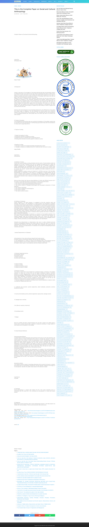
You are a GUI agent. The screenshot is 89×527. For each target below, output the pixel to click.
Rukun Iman (59, 322)
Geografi (69, 213)
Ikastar (58, 223)
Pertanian (67, 311)
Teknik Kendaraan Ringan (62, 359)
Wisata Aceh (59, 387)
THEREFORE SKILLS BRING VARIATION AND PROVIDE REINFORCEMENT (33, 452)
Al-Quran (65, 150)
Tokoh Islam (59, 380)
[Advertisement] (34, 24)
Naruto (58, 290)
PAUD (71, 297)
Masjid (65, 271)
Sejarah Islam (60, 330)
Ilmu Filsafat (59, 225)
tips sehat (68, 374)
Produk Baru (59, 315)
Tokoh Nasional (68, 380)
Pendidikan (43, 1)
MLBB (58, 286)
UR (66, 383)
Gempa (63, 213)
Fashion (58, 204)
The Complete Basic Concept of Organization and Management (30, 507)
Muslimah (65, 288)
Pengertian (68, 305)
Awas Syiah (59, 162)
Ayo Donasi (59, 164)
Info (55, 1)
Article (64, 156)
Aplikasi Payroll (68, 154)
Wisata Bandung (68, 389)
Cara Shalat (65, 183)
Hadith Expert (65, 215)
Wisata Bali (59, 389)
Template (68, 370)
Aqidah (58, 156)
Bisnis (58, 179)
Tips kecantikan (69, 372)
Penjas (58, 307)
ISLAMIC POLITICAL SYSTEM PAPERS (25, 454)
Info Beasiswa (59, 234)
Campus (58, 183)
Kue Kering (59, 263)
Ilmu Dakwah (65, 223)
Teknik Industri (60, 357)
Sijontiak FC (68, 334)
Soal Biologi (59, 341)
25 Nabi (58, 143)
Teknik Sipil (59, 368)
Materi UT (59, 278)
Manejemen (59, 271)
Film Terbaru (59, 206)
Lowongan (67, 265)
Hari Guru (66, 217)
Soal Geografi (60, 343)
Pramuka (71, 313)
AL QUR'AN (64, 148)
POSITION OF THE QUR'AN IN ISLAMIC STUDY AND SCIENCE (30, 492)
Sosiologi (59, 347)
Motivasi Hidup (64, 286)
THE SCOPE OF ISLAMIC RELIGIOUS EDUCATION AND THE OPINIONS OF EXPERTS (35, 490)
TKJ (58, 378)
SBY (63, 326)
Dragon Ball (59, 196)
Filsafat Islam (59, 208)
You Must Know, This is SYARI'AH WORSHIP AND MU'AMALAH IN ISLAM (32, 472)
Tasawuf (67, 351)
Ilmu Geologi (67, 225)
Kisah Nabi (70, 257)
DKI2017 (67, 192)
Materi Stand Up (67, 276)
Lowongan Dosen (60, 267)
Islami (30, 1)
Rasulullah (36, 1)
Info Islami (59, 236)
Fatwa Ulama (65, 204)
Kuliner (65, 263)
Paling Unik (59, 297)
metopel (58, 284)
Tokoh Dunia (64, 378)
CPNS (58, 192)
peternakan (59, 313)
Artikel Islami (59, 158)
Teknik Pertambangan (61, 366)
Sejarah (58, 328)
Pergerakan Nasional (61, 309)
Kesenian (66, 250)
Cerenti (64, 185)
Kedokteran (59, 248)
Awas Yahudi (66, 162)
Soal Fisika (67, 341)
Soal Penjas (69, 345)
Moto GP (58, 288)
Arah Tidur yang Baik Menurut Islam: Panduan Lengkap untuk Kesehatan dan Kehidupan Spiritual (65, 20)
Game (58, 213)
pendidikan (66, 299)
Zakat (69, 395)
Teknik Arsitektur (60, 353)
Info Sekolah (67, 236)
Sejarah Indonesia (67, 328)
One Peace (66, 292)
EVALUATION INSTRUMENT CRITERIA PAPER (27, 456)
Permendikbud (60, 311)
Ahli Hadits (59, 146)
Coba (69, 187)
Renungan (67, 318)
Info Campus (67, 234)
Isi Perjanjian (64, 240)
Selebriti (68, 330)
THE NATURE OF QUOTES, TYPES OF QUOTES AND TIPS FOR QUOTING (32, 474)
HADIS (58, 215)
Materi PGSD (59, 276)
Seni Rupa (66, 332)
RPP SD (70, 320)
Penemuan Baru (60, 305)
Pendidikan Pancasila (61, 303)
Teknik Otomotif (60, 364)
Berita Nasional (60, 175)
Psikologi (66, 315)
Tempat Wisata (60, 370)
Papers (65, 297)
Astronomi (68, 158)
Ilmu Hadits (59, 227)
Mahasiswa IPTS (60, 269)
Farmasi (65, 202)
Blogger (60, 1)
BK (62, 179)
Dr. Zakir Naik (69, 194)
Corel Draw (70, 190)
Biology (67, 177)
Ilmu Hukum (67, 227)
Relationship (59, 318)
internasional (67, 238)
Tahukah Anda (66, 349)
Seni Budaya (59, 332)
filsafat (66, 206)
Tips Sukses (59, 376)
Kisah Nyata (59, 259)
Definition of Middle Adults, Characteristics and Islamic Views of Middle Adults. (34, 504)
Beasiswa (67, 169)
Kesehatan (59, 250)
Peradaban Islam (66, 307)
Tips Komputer (60, 374)
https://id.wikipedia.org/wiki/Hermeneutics (23, 416)
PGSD (65, 313)
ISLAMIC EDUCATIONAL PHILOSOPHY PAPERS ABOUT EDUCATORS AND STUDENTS (35, 484)
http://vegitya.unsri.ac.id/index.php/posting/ (36, 415)
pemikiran (59, 299)
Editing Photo (67, 196)
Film (72, 204)
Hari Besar (59, 217)
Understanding (60, 383)
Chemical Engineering (61, 187)
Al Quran (59, 150)
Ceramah (59, 185)
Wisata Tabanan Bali (61, 393)
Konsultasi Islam (68, 259)
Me (64, 278)
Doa (58, 194)
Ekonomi (58, 202)
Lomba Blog (59, 265)
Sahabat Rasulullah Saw (62, 324)
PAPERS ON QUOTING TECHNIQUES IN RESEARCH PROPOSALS (31, 479)
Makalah (68, 269)
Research (59, 320)
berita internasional (61, 173)
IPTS (58, 240)
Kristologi (59, 261)
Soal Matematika (60, 345)
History (65, 219)
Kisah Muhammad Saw (61, 257)
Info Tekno (59, 238)
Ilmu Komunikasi (60, 229)
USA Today (59, 385)
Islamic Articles (60, 244)
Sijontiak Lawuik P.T (61, 336)
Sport (65, 347)
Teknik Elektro (68, 355)
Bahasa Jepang (60, 169)
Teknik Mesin (69, 362)
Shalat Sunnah (60, 334)
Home (25, 1)
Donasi (63, 194)
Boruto (58, 181)
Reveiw (64, 320)
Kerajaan (67, 248)
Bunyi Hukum (65, 181)
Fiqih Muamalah (68, 208)
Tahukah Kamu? (60, 351)
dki (62, 192)
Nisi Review (65, 290)
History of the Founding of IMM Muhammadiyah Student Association (31, 488)
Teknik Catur (59, 355)
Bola (67, 179)
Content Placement (61, 190)
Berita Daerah (60, 171)
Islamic (69, 242)
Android (58, 152)
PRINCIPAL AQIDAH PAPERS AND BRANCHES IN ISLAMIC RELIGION (32, 494)
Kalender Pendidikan (67, 246)
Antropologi (59, 154)
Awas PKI (66, 160)
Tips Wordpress (67, 376)
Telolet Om (66, 368)
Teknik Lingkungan (60, 362)
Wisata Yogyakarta (61, 395)
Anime (64, 152)
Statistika (59, 349)
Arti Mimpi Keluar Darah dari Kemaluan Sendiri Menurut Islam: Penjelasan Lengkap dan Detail (65, 28)
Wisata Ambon (67, 387)
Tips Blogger (59, 372)
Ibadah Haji (67, 221)
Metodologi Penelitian (61, 282)
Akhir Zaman (66, 146)
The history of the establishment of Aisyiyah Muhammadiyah (30, 486)
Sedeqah (68, 326)
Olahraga (59, 292)
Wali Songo (66, 385)
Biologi (68, 175)
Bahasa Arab (66, 164)
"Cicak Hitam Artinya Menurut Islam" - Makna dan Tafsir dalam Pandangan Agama (65, 36)
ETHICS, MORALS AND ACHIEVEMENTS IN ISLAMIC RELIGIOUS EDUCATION (33, 476)
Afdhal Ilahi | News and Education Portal (48, 525)
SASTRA (58, 326)
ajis (18, 424)
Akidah (58, 148)
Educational (59, 198)
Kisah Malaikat (60, 255)
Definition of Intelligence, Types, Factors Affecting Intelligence (30, 495)
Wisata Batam (60, 391)
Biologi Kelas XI (60, 177)
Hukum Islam (59, 221)
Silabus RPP (70, 336)
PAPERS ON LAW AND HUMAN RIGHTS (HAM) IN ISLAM (29, 477)
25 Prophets (65, 143)
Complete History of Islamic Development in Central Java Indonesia (31, 506)
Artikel (70, 156)
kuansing (65, 261)
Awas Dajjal (59, 160)
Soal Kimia (67, 343)
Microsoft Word (67, 284)
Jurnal (65, 1)
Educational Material (61, 200)
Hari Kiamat (59, 219)
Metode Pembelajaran (61, 280)
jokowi (67, 244)
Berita (49, 1)
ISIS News (59, 242)
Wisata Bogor (68, 391)
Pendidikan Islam (60, 301)
